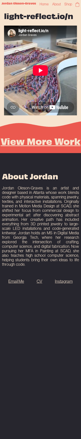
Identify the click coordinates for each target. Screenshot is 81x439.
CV (39, 281)
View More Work (41, 141)
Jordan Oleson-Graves (19, 3)
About (56, 4)
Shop (68, 4)
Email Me (16, 281)
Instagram (64, 281)
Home (44, 4)
